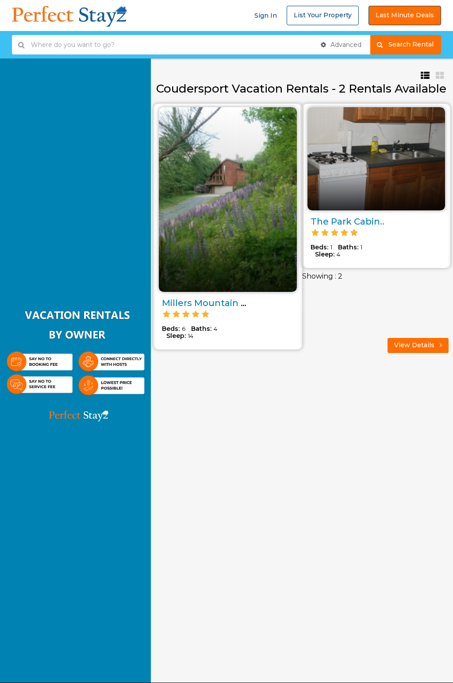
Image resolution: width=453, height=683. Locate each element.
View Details (415, 345)
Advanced (345, 45)
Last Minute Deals (405, 15)
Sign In (265, 15)
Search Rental (414, 44)
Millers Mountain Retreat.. (221, 303)
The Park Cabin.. (347, 221)
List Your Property (323, 15)
